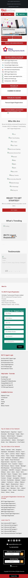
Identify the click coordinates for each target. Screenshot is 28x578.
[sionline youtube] (19, 540)
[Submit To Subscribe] (21, 554)
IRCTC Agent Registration (14, 1)
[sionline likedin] (16, 540)
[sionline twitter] (14, 540)
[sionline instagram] (11, 540)
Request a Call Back (17, 37)
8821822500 (14, 547)
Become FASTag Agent (14, 6)
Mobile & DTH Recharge (9, 29)
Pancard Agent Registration (13, 4)
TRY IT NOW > (14, 210)
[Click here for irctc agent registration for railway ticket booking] (21, 14)
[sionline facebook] (9, 540)
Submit (20, 346)
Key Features (4, 39)
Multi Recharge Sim (20, 32)
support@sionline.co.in (15, 544)
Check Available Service (7, 37)
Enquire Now (14, 576)
